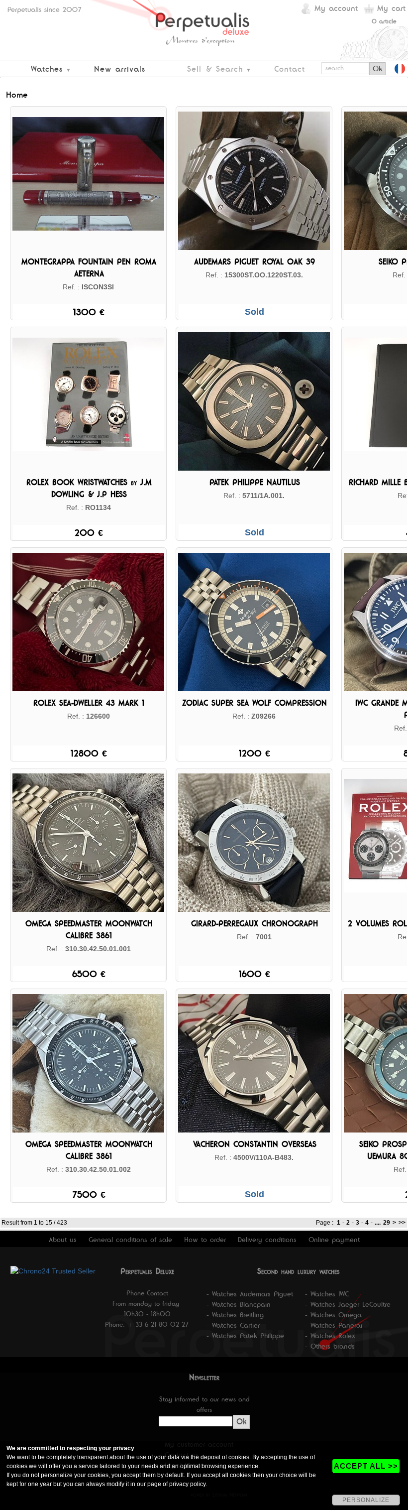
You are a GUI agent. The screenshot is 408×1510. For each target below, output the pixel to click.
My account (336, 8)
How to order (205, 1239)
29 (386, 1222)
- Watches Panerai (333, 1325)
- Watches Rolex (330, 1335)
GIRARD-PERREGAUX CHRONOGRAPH (254, 923)
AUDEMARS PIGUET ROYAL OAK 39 (254, 261)
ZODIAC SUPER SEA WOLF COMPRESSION (254, 703)
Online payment (334, 1239)
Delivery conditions (267, 1239)
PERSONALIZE (366, 1500)
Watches (47, 69)
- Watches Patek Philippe (245, 1335)
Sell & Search (215, 69)
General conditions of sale (130, 1239)
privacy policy (187, 1484)
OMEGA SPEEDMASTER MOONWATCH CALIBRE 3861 (88, 929)
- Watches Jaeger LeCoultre (348, 1304)
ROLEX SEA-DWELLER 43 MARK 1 (88, 703)
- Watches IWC (327, 1293)
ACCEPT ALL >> (366, 1466)
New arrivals (119, 69)
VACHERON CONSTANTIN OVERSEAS (254, 1144)
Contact (289, 69)
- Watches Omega (333, 1314)
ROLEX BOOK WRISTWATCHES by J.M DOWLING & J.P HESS (89, 488)
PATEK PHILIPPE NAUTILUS (254, 482)
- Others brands (330, 1346)
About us (63, 1239)
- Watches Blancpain (238, 1304)
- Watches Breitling (235, 1314)
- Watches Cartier (233, 1325)
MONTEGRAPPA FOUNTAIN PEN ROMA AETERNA (88, 267)
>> (402, 1222)
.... (378, 1222)
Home (17, 94)
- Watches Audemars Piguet (249, 1293)
